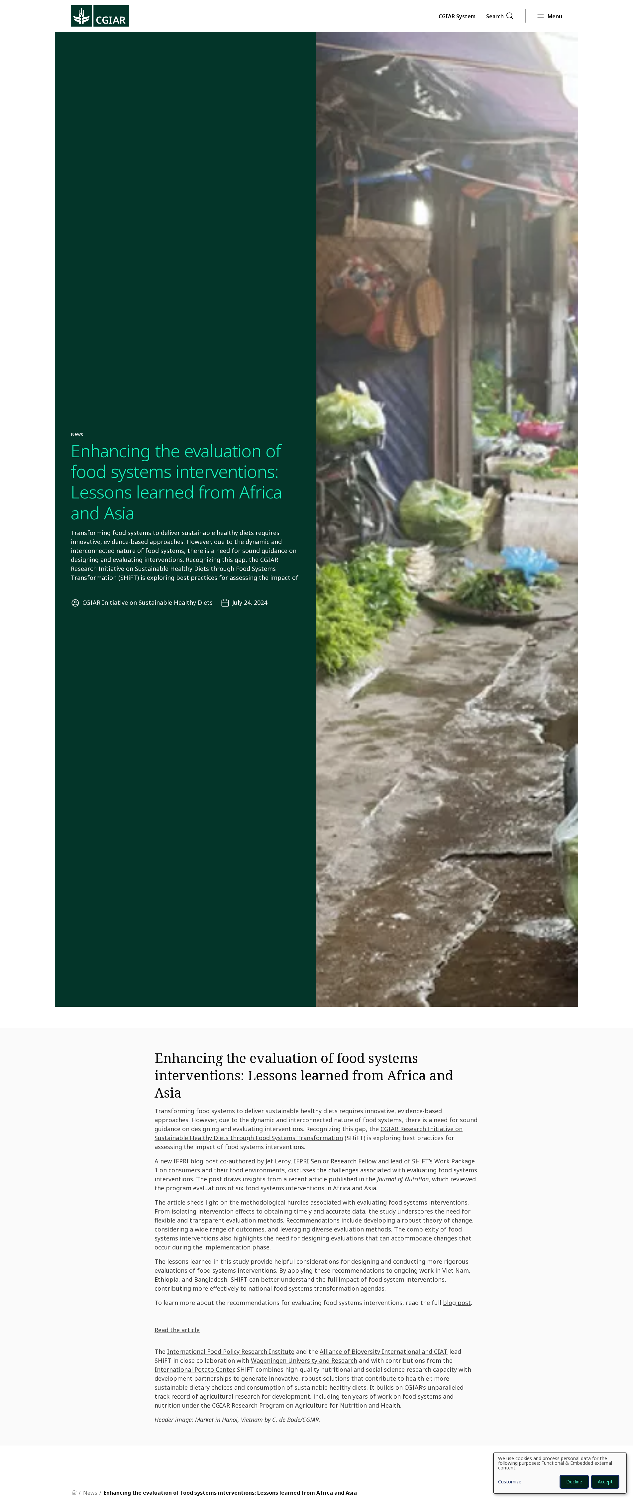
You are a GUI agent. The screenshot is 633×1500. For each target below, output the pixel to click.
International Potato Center (194, 1369)
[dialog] (559, 1473)
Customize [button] (509, 1482)
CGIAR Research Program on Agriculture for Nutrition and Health (306, 1405)
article (318, 1179)
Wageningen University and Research (304, 1360)
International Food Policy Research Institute (230, 1351)
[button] (457, 16)
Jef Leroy (277, 1161)
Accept (605, 1481)
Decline (574, 1481)
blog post (457, 1303)
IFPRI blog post (195, 1161)
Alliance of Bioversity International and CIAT (384, 1351)
